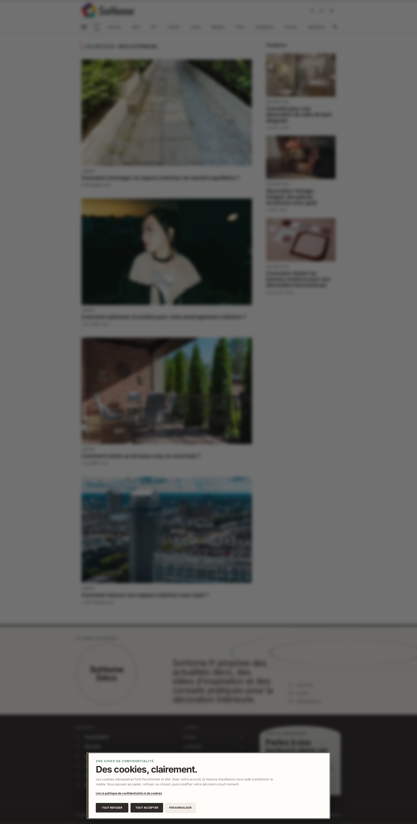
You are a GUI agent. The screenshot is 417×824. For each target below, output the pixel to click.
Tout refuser (112, 807)
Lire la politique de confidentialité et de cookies (129, 793)
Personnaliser (180, 807)
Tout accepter (147, 807)
